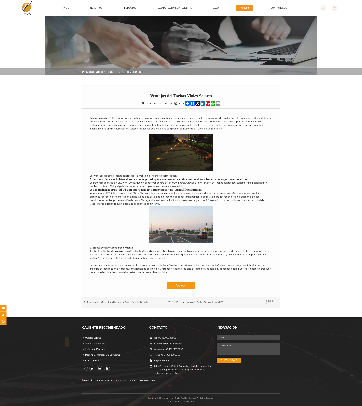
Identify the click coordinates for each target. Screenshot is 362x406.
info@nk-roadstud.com (171, 343)
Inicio (100, 72)
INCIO (66, 8)
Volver (181, 285)
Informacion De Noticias (129, 72)
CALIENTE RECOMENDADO (104, 327)
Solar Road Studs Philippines (123, 380)
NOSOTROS (96, 8)
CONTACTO (158, 327)
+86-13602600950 (166, 338)
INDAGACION (227, 327)
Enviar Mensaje (229, 360)
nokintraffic (165, 360)
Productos (129, 8)
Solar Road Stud (101, 380)
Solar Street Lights (146, 380)
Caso (216, 8)
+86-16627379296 (173, 349)
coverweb (188, 401)
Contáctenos (279, 8)
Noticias (245, 8)
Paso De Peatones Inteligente (174, 8)
